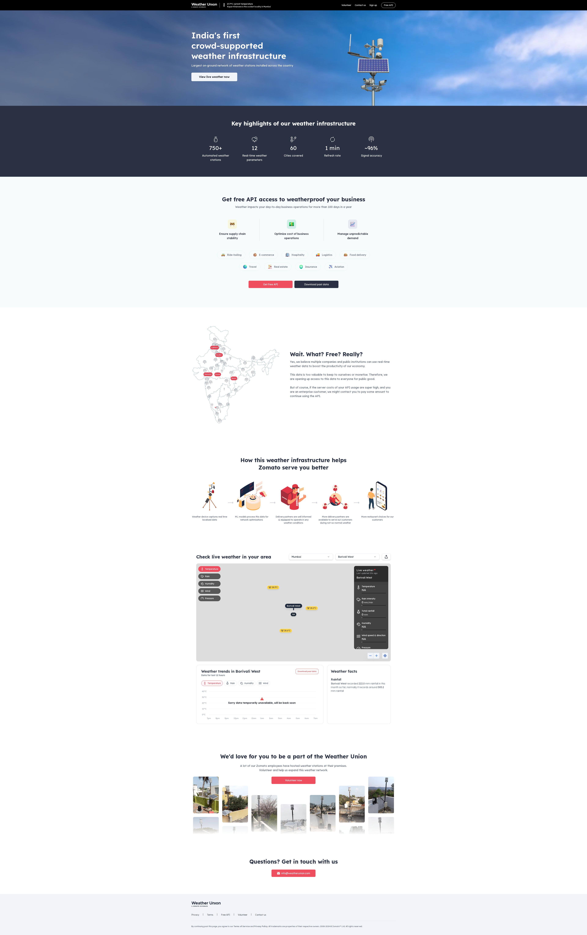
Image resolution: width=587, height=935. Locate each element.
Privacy (195, 914)
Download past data (316, 284)
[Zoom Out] (370, 656)
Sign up (373, 5)
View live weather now (214, 77)
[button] (235, 374)
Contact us (360, 5)
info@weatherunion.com (295, 873)
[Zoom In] (376, 656)
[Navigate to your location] (385, 656)
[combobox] (357, 557)
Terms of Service (242, 926)
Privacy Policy (261, 926)
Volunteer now (293, 780)
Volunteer (346, 5)
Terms (210, 914)
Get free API (270, 284)
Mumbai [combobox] (296, 556)
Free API (388, 5)
